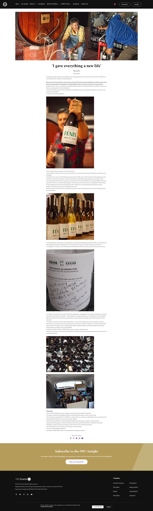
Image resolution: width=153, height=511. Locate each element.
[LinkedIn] (28, 494)
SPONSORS (76, 4)
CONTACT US (84, 4)
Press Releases (133, 491)
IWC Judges (116, 487)
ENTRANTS (125, 4)
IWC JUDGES (24, 4)
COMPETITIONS (65, 4)
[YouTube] (32, 494)
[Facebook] (16, 494)
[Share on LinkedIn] (79, 438)
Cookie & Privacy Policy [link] (47, 506)
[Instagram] (24, 494)
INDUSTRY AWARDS (52, 4)
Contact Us (132, 495)
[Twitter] (20, 494)
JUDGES (136, 4)
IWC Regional (132, 483)
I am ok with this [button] (98, 506)
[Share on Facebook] (71, 438)
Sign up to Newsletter (76, 462)
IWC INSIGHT (41, 4)
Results (115, 491)
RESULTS (32, 4)
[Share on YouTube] (82, 438)
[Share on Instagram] (73, 438)
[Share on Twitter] (76, 438)
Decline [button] (109, 506)
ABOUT (17, 4)
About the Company (118, 483)
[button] (116, 4)
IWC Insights (116, 495)
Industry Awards (133, 487)
